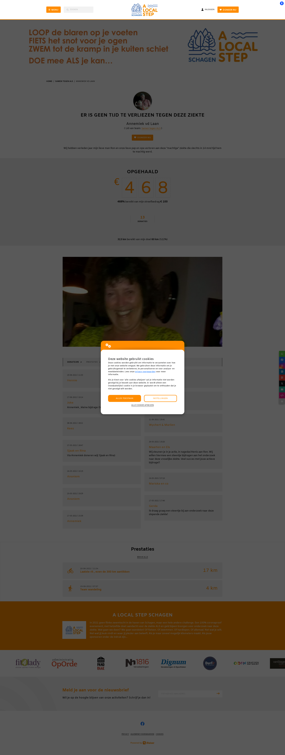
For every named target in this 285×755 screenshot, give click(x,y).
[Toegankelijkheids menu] (282, 3)
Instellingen (160, 398)
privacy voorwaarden (145, 371)
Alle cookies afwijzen (142, 405)
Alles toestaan (124, 398)
